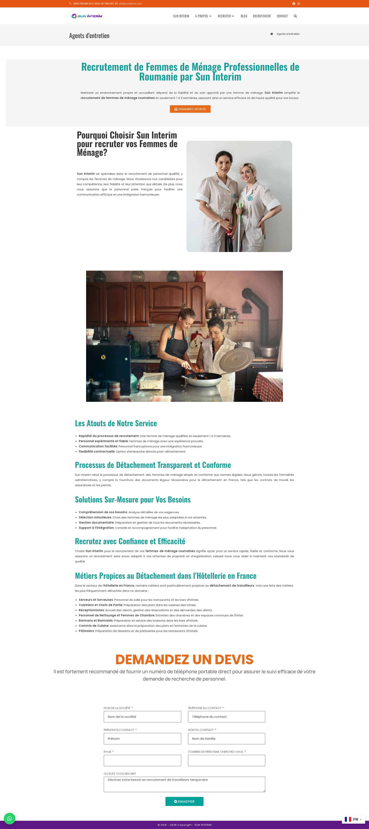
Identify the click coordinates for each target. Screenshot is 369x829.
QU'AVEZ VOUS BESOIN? (120, 774)
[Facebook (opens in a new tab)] (293, 4)
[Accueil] (271, 34)
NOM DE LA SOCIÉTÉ (117, 708)
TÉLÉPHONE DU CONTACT (205, 708)
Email (108, 752)
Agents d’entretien (288, 34)
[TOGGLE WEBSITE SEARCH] (295, 15)
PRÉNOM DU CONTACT (119, 730)
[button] (9, 818)
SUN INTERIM (203, 825)
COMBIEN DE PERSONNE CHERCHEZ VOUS (216, 752)
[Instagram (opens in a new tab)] (298, 4)
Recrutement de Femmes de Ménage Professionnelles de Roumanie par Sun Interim (190, 71)
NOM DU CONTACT (201, 730)
